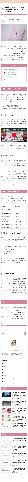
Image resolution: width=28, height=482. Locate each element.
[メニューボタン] (1, 1)
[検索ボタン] (26, 1)
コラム (4, 372)
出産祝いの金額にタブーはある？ (11, 69)
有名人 (4, 381)
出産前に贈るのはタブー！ (12, 78)
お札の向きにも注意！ (11, 70)
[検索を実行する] (25, 333)
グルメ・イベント (7, 369)
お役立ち (4, 14)
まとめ (5, 79)
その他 (4, 375)
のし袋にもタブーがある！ (12, 72)
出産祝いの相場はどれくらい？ (11, 74)
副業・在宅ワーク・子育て (9, 378)
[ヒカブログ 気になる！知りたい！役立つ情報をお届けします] (14, 1)
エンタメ (5, 363)
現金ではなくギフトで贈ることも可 (14, 76)
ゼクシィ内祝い (12, 184)
